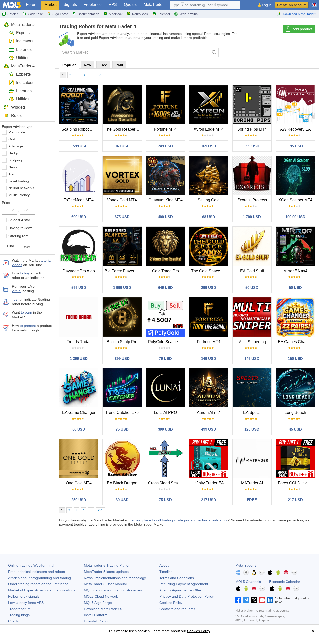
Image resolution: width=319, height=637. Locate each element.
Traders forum (19, 609)
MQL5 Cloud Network (101, 596)
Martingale (16, 132)
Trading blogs (19, 615)
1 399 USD (79, 358)
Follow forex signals (23, 596)
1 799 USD (252, 217)
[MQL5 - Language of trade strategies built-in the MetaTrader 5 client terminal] (12, 5)
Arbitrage (15, 146)
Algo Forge (60, 14)
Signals (70, 4)
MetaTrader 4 (23, 66)
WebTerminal (189, 14)
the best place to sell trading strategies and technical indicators (178, 520)
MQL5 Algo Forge (98, 603)
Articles (12, 14)
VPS (113, 4)
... (92, 75)
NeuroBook (140, 14)
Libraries (24, 49)
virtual (16, 291)
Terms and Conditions (177, 578)
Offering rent (18, 236)
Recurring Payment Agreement (184, 584)
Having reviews (20, 228)
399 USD (251, 146)
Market (50, 4)
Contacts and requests (177, 609)
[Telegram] (246, 600)
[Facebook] (238, 600)
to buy (25, 273)
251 (101, 75)
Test (15, 299)
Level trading (18, 181)
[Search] (214, 52)
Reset (26, 246)
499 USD (165, 217)
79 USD (165, 358)
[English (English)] (314, 2)
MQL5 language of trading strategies (113, 590)
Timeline (166, 572)
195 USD (295, 146)
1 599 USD (79, 146)
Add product (302, 29)
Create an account (291, 5)
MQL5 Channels (248, 582)
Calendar (164, 14)
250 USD (78, 500)
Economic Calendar (284, 582)
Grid (11, 139)
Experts (23, 33)
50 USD (251, 287)
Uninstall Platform (98, 621)
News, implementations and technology (115, 578)
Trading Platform (108, 565)
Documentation (88, 14)
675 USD (122, 217)
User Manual (105, 584)
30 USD (122, 500)
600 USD (78, 217)
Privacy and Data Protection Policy (187, 596)
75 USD (122, 429)
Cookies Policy (171, 603)
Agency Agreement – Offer (180, 590)
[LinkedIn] (270, 600)
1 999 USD (122, 287)
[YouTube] (262, 600)
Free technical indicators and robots (36, 572)
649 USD (165, 287)
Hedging (15, 153)
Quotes (130, 4)
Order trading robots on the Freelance (38, 584)
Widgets (18, 107)
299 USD (208, 287)
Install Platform (95, 615)
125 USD (251, 429)
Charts (13, 621)
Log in (267, 5)
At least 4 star (19, 220)
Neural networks (21, 188)
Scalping (15, 160)
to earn (26, 312)
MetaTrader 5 (23, 24)
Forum (31, 4)
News (12, 167)
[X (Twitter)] (254, 600)
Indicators (24, 41)
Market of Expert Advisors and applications (41, 590)
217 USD (208, 500)
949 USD (122, 146)
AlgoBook (116, 14)
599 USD (78, 287)
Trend (13, 174)
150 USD (295, 358)
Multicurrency (19, 195)
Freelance (93, 4)
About (164, 565)
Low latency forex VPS (26, 603)
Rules (16, 115)
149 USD (208, 358)
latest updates (106, 572)
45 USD (295, 429)
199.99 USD (295, 217)
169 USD (208, 146)
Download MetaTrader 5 (300, 14)
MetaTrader (154, 4)
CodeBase (35, 14)
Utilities (22, 58)
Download (103, 609)
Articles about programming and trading (39, 578)
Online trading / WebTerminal (31, 565)
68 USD (208, 217)
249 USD (165, 146)
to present (28, 326)
